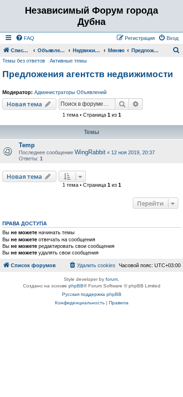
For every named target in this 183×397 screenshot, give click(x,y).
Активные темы (68, 61)
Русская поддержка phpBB (92, 294)
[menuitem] (24, 38)
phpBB (76, 285)
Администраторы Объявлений (70, 92)
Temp (27, 145)
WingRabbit (90, 152)
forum (112, 279)
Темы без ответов (23, 61)
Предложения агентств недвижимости (87, 74)
